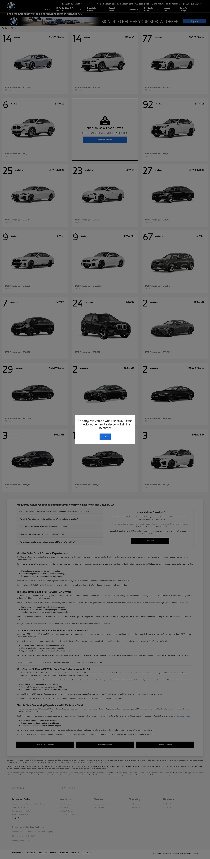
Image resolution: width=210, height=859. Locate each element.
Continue (105, 437)
